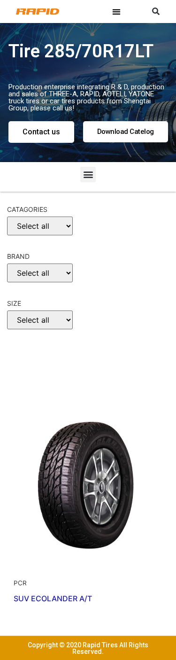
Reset (23, 380)
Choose (24, 351)
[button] (116, 11)
